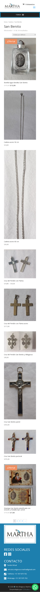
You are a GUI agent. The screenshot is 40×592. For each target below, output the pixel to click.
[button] (18, 15)
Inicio (5, 22)
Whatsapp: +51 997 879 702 (17, 578)
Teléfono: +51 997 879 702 (17, 574)
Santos (11, 22)
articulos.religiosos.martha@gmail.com (21, 569)
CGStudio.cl (26, 589)
